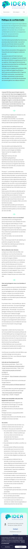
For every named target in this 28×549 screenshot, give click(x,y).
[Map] (5, 524)
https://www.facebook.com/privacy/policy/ (13, 366)
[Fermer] (26, 537)
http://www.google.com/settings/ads (12, 392)
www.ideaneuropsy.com (10, 117)
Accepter (21, 546)
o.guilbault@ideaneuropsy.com (10, 36)
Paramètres (7, 546)
